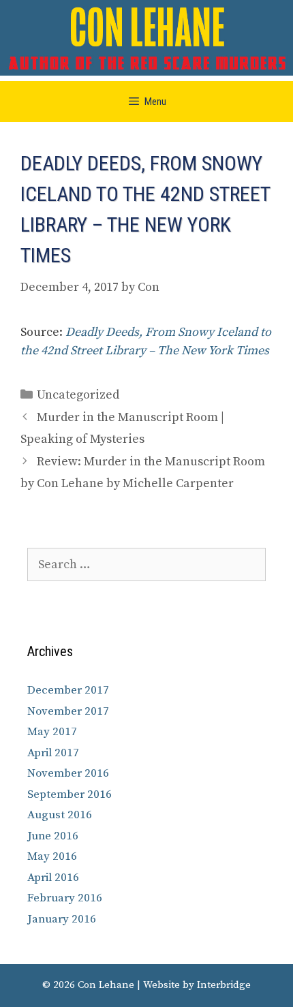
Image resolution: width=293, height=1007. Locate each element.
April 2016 (53, 877)
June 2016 (52, 835)
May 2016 (52, 856)
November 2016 (68, 773)
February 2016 (64, 897)
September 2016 (69, 794)
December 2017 (68, 690)
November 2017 (68, 711)
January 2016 (61, 919)
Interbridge (224, 984)
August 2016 (59, 814)
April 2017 (53, 752)
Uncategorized (78, 395)
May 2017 (52, 731)
